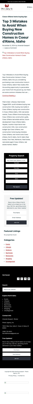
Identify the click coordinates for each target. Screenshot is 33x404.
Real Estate (21, 102)
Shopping (9, 258)
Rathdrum (18, 139)
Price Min (16, 163)
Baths (16, 178)
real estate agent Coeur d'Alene (13, 142)
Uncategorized (10, 261)
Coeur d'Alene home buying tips (18, 114)
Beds (16, 173)
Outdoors (9, 250)
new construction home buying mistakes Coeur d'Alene (14, 132)
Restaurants (9, 256)
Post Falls (11, 139)
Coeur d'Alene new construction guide (15, 117)
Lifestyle (14, 102)
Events (8, 244)
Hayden (5, 124)
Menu (30, 7)
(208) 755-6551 (22, 1)
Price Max (16, 168)
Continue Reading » (9, 96)
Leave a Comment (10, 48)
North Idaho (12, 137)
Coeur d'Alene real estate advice (13, 119)
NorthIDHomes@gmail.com (10, 333)
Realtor (15, 144)
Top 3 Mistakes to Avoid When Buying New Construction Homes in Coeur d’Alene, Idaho (15, 31)
